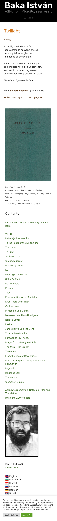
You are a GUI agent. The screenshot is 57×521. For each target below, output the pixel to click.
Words (8, 233)
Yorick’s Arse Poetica (16, 333)
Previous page (13, 97)
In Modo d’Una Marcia (17, 310)
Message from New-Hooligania (21, 315)
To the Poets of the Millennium (21, 243)
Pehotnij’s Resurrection (17, 238)
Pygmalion (10, 368)
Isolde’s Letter (12, 319)
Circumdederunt (14, 261)
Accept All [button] (27, 515)
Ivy (6, 270)
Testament (11, 351)
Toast (8, 292)
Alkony (7, 39)
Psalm (8, 324)
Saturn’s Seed (12, 279)
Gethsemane (12, 306)
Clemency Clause (14, 382)
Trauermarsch (12, 377)
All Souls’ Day (12, 256)
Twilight (9, 252)
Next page (35, 97)
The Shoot (10, 247)
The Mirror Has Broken (17, 347)
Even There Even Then (17, 301)
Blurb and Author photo (17, 397)
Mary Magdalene (14, 265)
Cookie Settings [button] (11, 515)
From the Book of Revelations (21, 356)
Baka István (28, 5)
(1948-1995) (12, 467)
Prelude (9, 288)
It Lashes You (12, 373)
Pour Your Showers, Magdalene (22, 297)
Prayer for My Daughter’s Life (20, 342)
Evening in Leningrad (16, 274)
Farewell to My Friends (17, 338)
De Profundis (12, 283)
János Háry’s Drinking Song (19, 329)
